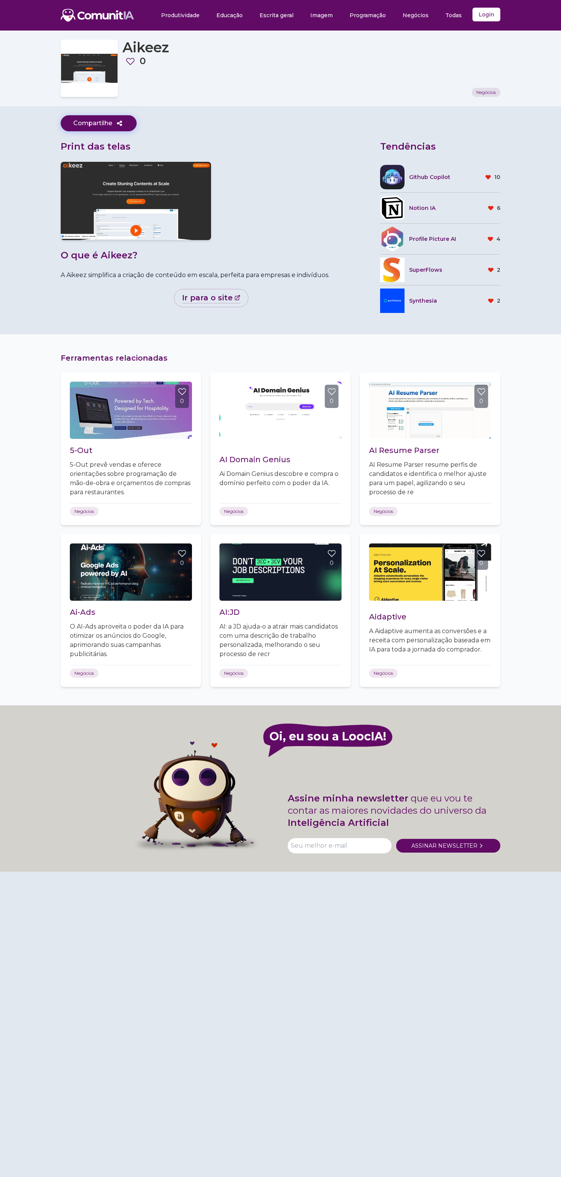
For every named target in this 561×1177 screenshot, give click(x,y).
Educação (229, 15)
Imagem (321, 15)
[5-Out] (131, 410)
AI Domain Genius (254, 459)
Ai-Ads (82, 612)
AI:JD (229, 612)
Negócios (416, 15)
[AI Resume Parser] (430, 410)
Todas (453, 15)
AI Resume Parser (404, 450)
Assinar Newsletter (444, 845)
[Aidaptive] (430, 572)
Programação (368, 15)
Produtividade (180, 15)
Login (486, 14)
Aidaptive (387, 616)
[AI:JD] (280, 572)
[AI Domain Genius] (280, 410)
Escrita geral (276, 15)
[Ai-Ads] (131, 572)
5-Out (81, 450)
